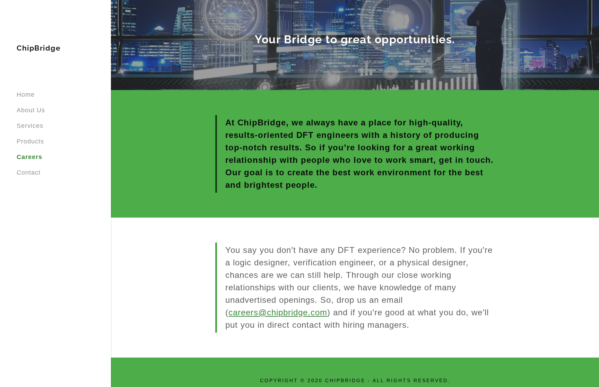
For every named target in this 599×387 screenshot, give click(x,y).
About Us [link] (31, 110)
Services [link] (30, 125)
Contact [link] (29, 172)
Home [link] (26, 94)
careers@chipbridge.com (277, 312)
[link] (39, 48)
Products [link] (30, 141)
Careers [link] (29, 156)
